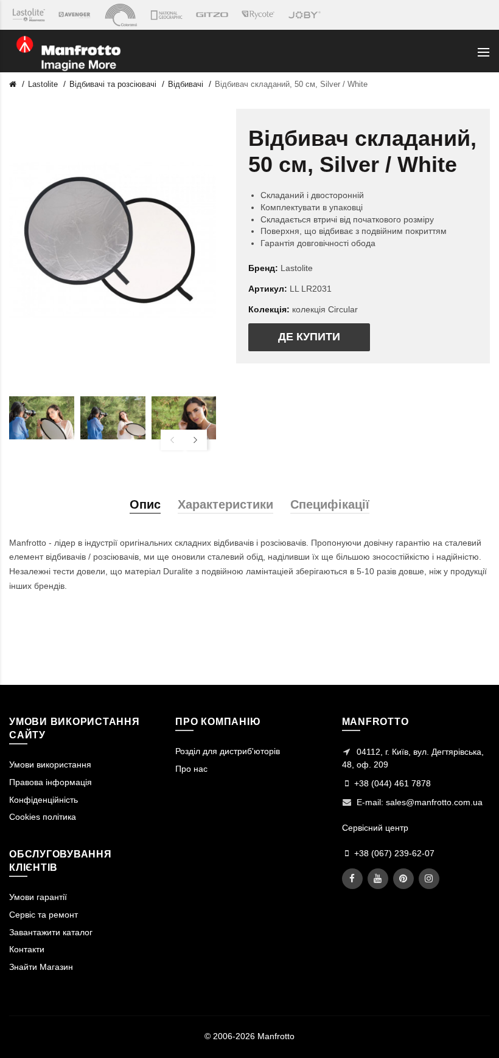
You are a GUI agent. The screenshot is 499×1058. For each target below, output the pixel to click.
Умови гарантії (38, 897)
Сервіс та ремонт (43, 914)
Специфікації (329, 504)
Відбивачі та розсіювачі (112, 84)
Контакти (26, 949)
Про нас (191, 769)
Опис (145, 504)
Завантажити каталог (50, 932)
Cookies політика (42, 817)
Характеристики (225, 504)
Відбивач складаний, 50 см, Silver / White (291, 84)
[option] (41, 418)
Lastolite (43, 84)
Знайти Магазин (41, 967)
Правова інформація (50, 782)
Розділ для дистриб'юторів (227, 751)
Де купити (309, 337)
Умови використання (50, 764)
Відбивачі (185, 84)
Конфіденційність (43, 800)
